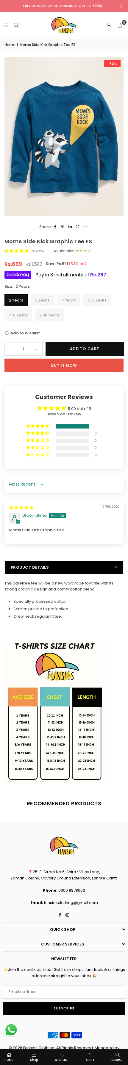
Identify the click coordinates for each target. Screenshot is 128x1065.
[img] (21, 507)
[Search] (16, 25)
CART (90, 1060)
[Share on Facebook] (55, 227)
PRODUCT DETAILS (30, 567)
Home (9, 44)
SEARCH (117, 1060)
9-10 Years (49, 315)
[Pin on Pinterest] (63, 227)
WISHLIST (61, 1060)
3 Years (42, 300)
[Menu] (5, 25)
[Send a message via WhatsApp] (11, 1030)
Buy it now (64, 365)
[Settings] (109, 25)
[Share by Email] (85, 227)
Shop (34, 1060)
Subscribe (64, 1008)
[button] (119, 25)
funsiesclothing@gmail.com (71, 902)
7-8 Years (18, 315)
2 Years (16, 300)
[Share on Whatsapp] (78, 227)
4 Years (68, 300)
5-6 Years (97, 300)
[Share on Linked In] (70, 227)
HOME (8, 1060)
